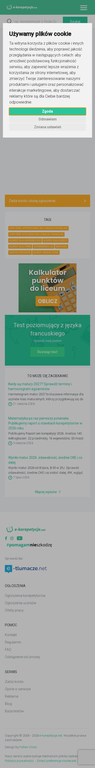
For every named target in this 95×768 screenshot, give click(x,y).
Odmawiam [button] (47, 119)
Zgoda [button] (47, 111)
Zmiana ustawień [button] (47, 127)
